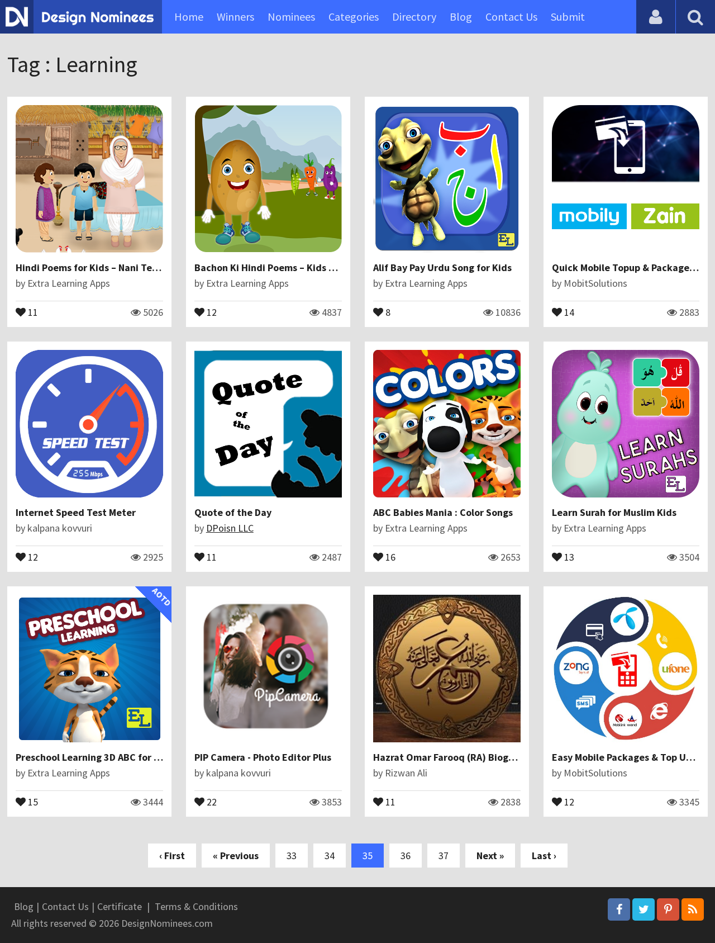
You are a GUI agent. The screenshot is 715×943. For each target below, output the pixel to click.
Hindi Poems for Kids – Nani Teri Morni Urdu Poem (127, 267)
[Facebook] (619, 909)
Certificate (119, 906)
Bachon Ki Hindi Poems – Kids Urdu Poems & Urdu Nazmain (325, 267)
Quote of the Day (232, 512)
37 (443, 855)
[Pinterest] (668, 909)
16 (389, 556)
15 (32, 801)
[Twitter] (643, 909)
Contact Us (511, 16)
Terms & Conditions (196, 906)
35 (368, 855)
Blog (461, 16)
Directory (414, 16)
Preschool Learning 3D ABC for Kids (94, 757)
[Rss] (692, 909)
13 (568, 556)
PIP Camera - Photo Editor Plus (262, 757)
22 (210, 801)
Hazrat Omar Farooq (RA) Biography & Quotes (475, 757)
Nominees (291, 16)
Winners (235, 16)
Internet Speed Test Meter (76, 512)
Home (188, 16)
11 (32, 311)
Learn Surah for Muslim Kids (614, 512)
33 (292, 855)
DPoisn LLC (230, 528)
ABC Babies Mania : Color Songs (443, 512)
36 (406, 855)
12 (210, 311)
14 (568, 311)
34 (330, 855)
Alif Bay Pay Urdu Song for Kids (442, 267)
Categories (353, 16)
